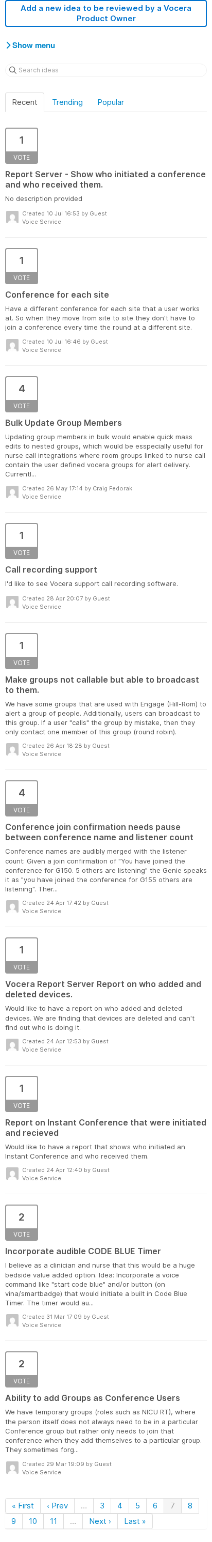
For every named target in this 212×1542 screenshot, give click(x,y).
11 (53, 1521)
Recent (25, 102)
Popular (110, 102)
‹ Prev (57, 1505)
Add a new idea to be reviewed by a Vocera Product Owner (106, 13)
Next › (100, 1521)
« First (23, 1505)
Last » (135, 1521)
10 (33, 1521)
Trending (67, 102)
